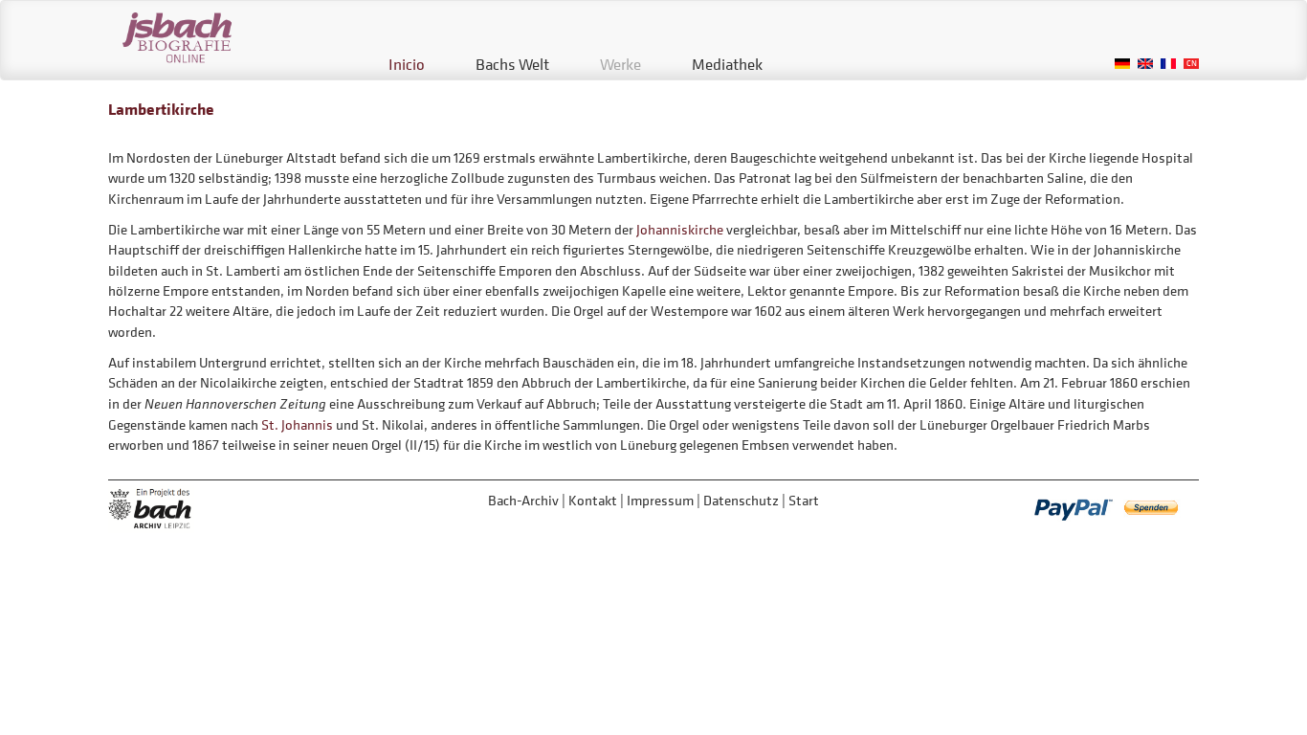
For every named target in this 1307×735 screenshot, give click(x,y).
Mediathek (727, 64)
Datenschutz (741, 500)
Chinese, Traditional (1191, 63)
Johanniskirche (679, 229)
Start (803, 500)
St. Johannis (297, 424)
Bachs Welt (512, 64)
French (1168, 63)
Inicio (406, 64)
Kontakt (592, 500)
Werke (620, 64)
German (1122, 63)
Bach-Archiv (523, 500)
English (1145, 63)
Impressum (660, 500)
